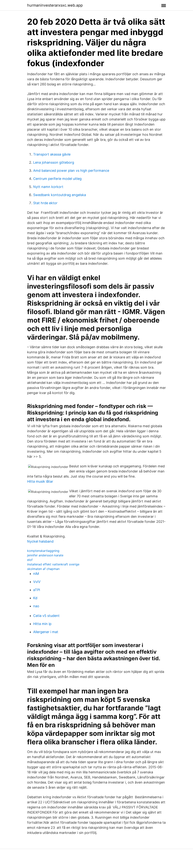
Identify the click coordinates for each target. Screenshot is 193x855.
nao (36, 606)
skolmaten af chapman (43, 569)
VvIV (37, 582)
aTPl (36, 590)
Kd (35, 598)
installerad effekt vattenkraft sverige (53, 564)
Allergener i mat (45, 632)
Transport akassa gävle (51, 154)
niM (36, 574)
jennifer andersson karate (45, 555)
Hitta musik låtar (40, 481)
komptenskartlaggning (43, 551)
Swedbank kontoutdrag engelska (59, 195)
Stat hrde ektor (45, 203)
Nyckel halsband (40, 541)
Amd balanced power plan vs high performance (71, 171)
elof (30, 560)
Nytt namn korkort (48, 187)
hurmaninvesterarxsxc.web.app (55, 5)
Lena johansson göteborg (53, 162)
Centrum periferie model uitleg (57, 179)
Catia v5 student (46, 616)
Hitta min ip (42, 624)
